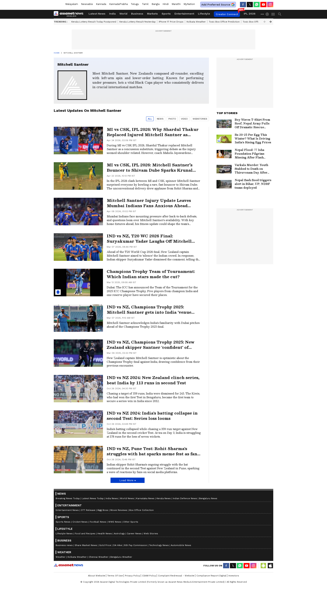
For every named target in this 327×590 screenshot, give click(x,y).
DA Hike (117, 545)
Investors (233, 575)
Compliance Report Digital (211, 575)
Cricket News (80, 521)
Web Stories (151, 533)
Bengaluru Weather (121, 557)
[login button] (268, 14)
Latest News (97, 13)
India (112, 13)
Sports (166, 13)
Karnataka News (145, 498)
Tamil (145, 4)
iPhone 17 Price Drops (171, 21)
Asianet (68, 565)
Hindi (166, 4)
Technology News (159, 545)
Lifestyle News (64, 533)
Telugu (135, 4)
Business (137, 13)
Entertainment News (67, 510)
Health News (104, 533)
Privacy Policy (132, 575)
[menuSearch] (279, 14)
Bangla (156, 4)
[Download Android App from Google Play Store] (263, 565)
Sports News (63, 521)
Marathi (176, 4)
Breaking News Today (68, 498)
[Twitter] (250, 4)
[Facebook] (243, 4)
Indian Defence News (185, 498)
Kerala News (163, 498)
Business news (64, 545)
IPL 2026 (249, 13)
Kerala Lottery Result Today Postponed (93, 21)
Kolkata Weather (196, 21)
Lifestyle (204, 13)
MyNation (189, 4)
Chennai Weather (98, 557)
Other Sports (130, 521)
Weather (60, 557)
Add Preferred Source (215, 4)
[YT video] (263, 4)
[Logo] (70, 14)
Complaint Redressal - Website (176, 575)
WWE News (114, 521)
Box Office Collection (141, 510)
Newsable (87, 4)
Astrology (119, 533)
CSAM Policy (149, 575)
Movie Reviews (118, 510)
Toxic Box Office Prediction (224, 21)
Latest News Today (93, 498)
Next (270, 22)
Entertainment (184, 13)
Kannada (101, 4)
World (123, 13)
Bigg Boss (102, 510)
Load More (126, 480)
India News (112, 498)
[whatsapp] (257, 4)
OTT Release (88, 510)
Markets (152, 13)
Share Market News (86, 545)
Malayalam (71, 4)
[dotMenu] (262, 14)
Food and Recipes (85, 533)
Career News (134, 533)
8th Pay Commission (135, 545)
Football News (98, 521)
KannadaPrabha (118, 4)
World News (127, 498)
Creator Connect (227, 14)
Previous (265, 22)
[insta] (270, 4)
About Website (96, 575)
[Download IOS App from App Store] (270, 565)
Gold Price (105, 545)
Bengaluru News (208, 498)
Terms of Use (115, 575)
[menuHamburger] (273, 14)
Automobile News (181, 545)
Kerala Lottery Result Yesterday (137, 21)
